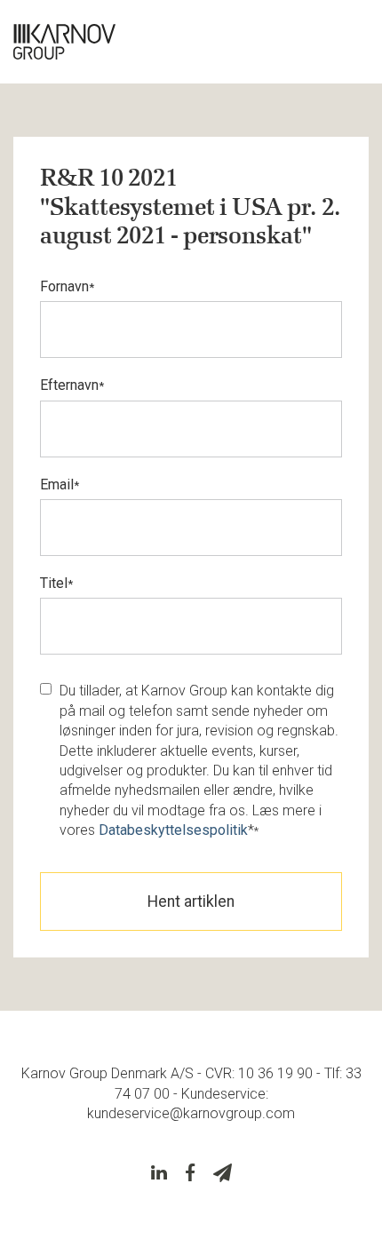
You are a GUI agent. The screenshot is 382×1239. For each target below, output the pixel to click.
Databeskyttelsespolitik (173, 830)
